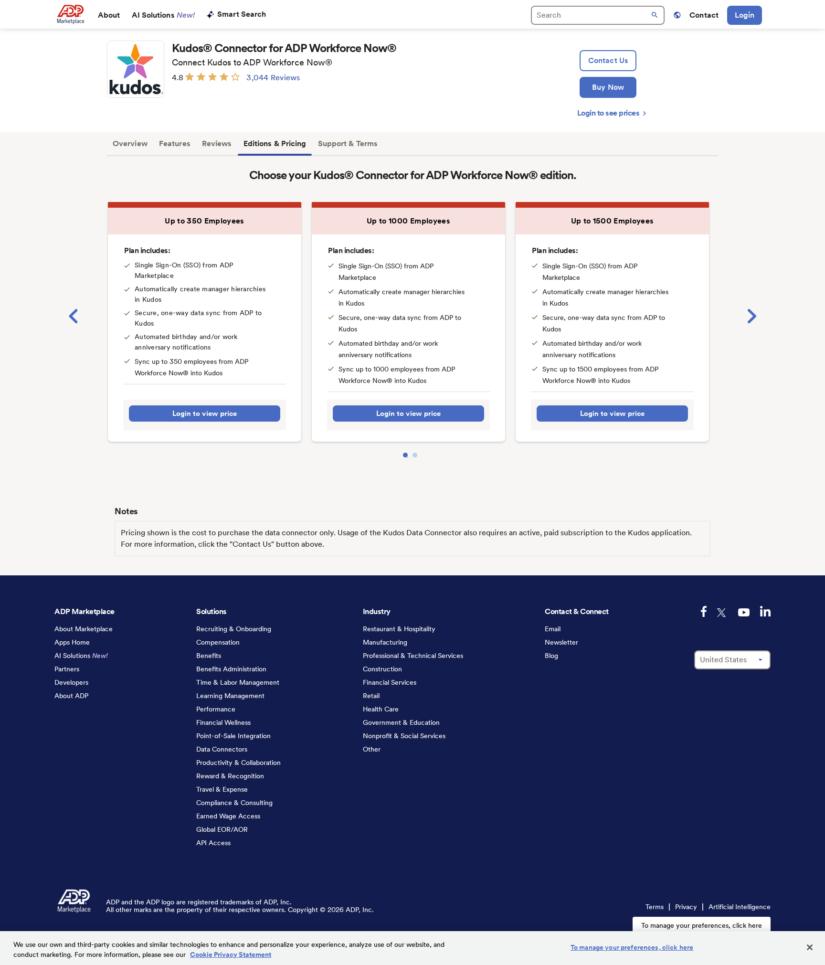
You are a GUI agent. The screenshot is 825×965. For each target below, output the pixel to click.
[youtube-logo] (744, 612)
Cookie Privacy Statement (230, 954)
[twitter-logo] (722, 612)
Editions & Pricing (275, 143)
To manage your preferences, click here (701, 925)
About (109, 15)
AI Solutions (163, 15)
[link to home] (70, 14)
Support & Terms (348, 143)
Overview (130, 143)
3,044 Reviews (273, 77)
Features (174, 143)
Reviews (217, 143)
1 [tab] (405, 455)
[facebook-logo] (704, 611)
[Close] (809, 947)
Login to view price (204, 413)
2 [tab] (414, 455)
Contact (704, 15)
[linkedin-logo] (765, 611)
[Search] (598, 15)
